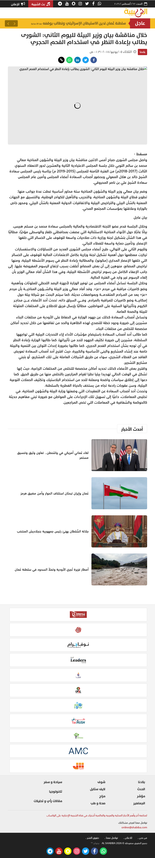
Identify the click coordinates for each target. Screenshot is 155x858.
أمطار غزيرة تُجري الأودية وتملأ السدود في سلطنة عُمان (52, 569)
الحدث (141, 789)
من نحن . (142, 838)
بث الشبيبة (38, 4)
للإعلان (15, 4)
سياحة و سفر (53, 782)
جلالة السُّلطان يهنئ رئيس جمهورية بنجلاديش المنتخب (53, 531)
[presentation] (14, 23)
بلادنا (142, 52)
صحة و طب (98, 803)
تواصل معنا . (111, 838)
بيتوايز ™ (95, 843)
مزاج (102, 796)
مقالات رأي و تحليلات (48, 801)
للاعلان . (127, 838)
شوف (101, 782)
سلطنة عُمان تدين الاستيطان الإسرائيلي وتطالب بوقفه (78, 23)
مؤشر (141, 796)
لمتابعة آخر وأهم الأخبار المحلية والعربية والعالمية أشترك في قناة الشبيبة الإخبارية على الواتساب (96, 815)
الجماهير (139, 803)
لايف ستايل (97, 789)
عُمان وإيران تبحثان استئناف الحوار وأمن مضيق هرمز (55, 493)
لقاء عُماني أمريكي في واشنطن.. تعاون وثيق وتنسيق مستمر (53, 455)
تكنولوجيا (55, 791)
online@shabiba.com (134, 827)
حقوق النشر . (92, 838)
